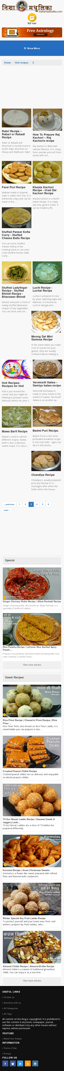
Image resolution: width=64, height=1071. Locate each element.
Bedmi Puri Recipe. (46, 431)
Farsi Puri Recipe (13, 187)
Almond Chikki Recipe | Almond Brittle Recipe (28, 966)
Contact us (9, 997)
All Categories (11, 1008)
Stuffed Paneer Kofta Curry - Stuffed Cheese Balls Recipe (16, 235)
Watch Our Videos (13, 1038)
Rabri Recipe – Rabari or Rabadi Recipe (13, 134)
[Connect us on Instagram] (35, 1063)
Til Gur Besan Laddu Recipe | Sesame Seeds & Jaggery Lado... (29, 820)
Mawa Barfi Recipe (14, 431)
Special (9, 560)
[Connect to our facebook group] (13, 1063)
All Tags (8, 1013)
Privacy (7, 1053)
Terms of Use (10, 1048)
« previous (9, 504)
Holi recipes (21, 62)
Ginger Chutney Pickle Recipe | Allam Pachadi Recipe (32, 601)
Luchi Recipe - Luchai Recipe (42, 289)
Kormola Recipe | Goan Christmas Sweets (26, 870)
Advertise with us (12, 1002)
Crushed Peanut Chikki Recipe (20, 771)
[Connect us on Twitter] (20, 1063)
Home (7, 62)
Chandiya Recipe (43, 475)
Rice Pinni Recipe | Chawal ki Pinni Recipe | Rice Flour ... (30, 721)
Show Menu (33, 48)
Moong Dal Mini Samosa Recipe (42, 337)
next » (7, 510)
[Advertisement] (32, 88)
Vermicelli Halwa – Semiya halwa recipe (47, 383)
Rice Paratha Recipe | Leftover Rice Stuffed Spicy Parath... (30, 648)
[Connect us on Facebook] (5, 1063)
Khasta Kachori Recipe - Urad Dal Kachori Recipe (45, 190)
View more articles (32, 664)
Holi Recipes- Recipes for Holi (13, 384)
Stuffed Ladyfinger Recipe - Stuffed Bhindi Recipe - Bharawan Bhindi (14, 292)
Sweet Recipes (14, 677)
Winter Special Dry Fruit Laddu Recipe (24, 918)
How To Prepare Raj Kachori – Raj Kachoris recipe (46, 137)
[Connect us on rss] (28, 1063)
